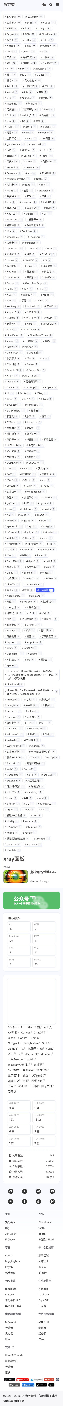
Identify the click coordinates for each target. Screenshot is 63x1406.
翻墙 (30, 22)
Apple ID (12, 312)
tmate (27, 809)
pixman (28, 572)
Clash (10, 399)
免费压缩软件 (14, 751)
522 (9, 115)
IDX (43, 809)
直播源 (31, 277)
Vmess (11, 341)
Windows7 (13, 728)
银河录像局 (28, 619)
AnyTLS (11, 213)
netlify (10, 289)
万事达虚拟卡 (34, 225)
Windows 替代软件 (41, 751)
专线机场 (32, 607)
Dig (7, 1228)
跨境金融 (49, 439)
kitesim (49, 532)
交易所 (11, 480)
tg (46, 260)
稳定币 (28, 480)
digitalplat (30, 242)
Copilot (49, 387)
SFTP (44, 722)
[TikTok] (38, 1201)
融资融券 (32, 456)
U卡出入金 (13, 445)
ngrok (10, 809)
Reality (45, 98)
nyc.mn (44, 503)
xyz (31, 526)
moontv (45, 132)
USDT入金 (13, 462)
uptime (34, 653)
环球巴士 (49, 619)
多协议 (11, 347)
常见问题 (12, 364)
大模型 (47, 57)
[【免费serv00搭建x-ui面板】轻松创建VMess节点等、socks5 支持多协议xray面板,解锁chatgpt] (15, 876)
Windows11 (13, 734)
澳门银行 (12, 433)
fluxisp (11, 832)
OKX (10, 474)
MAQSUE (48, 323)
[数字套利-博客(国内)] (57, 1380)
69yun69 (12, 404)
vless (30, 138)
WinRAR (31, 740)
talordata (41, 838)
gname (41, 514)
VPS (10, 98)
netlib (10, 520)
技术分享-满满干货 (14, 1401)
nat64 (49, 561)
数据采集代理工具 (16, 838)
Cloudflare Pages (35, 283)
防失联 (11, 109)
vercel (9, 1255)
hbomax (12, 277)
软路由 (45, 155)
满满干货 (32, 207)
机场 (23, 69)
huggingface (14, 595)
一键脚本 (30, 341)
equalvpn (12, 780)
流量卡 (11, 538)
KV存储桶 (12, 543)
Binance (11, 630)
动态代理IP (13, 613)
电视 (41, 92)
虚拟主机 (46, 699)
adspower (33, 844)
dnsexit (33, 248)
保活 (24, 300)
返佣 (29, 636)
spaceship (13, 526)
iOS (24, 74)
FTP (29, 722)
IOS (9, 549)
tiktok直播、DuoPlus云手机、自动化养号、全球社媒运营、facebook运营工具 (31, 692)
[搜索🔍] (51, 5)
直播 (27, 190)
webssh (12, 740)
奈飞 (43, 184)
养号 (10, 74)
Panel (40, 555)
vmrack (29, 821)
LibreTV (11, 584)
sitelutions (28, 509)
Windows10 (36, 728)
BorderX (29, 769)
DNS (10, 51)
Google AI (13, 370)
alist (42, 289)
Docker (28, 161)
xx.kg (43, 520)
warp (30, 323)
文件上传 (12, 722)
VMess (41, 74)
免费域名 (47, 45)
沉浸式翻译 (31, 381)
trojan (10, 798)
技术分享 (12, 207)
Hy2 (49, 207)
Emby (10, 572)
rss (51, 543)
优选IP (10, 497)
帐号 (44, 613)
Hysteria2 (13, 103)
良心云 (28, 416)
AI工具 (11, 375)
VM (28, 803)
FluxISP (42, 1306)
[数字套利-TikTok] (41, 1385)
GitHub (27, 155)
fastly (41, 1228)
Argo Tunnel (30, 329)
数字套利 (47, 173)
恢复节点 (12, 358)
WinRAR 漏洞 (14, 746)
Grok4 (24, 393)
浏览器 (44, 659)
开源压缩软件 (34, 763)
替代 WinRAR (14, 757)
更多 (7, 1372)
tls (43, 358)
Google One (35, 370)
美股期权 (12, 456)
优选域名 (12, 265)
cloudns (48, 497)
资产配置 (12, 451)
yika (44, 480)
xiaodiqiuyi (33, 792)
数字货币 (27, 474)
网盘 (27, 289)
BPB (25, 555)
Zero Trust (13, 352)
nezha (46, 294)
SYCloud (12, 422)
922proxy (13, 827)
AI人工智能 (30, 375)
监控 (44, 196)
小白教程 (30, 86)
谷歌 (29, 699)
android (48, 774)
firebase (12, 699)
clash (10, 155)
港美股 (30, 439)
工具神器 (47, 126)
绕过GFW (31, 318)
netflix (29, 40)
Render (11, 283)
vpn (41, 798)
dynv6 (32, 561)
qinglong (36, 595)
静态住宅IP (41, 69)
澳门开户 (12, 439)
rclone (32, 711)
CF (25, 28)
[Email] (52, 1191)
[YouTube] (24, 1191)
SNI (31, 774)
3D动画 (47, 138)
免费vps (27, 98)
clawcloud (45, 190)
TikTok (11, 260)
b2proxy (33, 827)
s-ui (9, 121)
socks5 (11, 167)
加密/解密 (10, 1233)
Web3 (10, 769)
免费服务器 (46, 803)
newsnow (12, 711)
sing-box (27, 601)
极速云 (11, 416)
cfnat (27, 132)
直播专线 (12, 624)
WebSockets (34, 491)
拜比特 (42, 468)
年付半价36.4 (13, 1306)
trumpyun (32, 422)
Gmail (10, 648)
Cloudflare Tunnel (39, 335)
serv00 (27, 51)
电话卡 (28, 538)
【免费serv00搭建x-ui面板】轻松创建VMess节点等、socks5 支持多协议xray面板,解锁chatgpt (43, 872)
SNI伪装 (11, 318)
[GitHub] (10, 1191)
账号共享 (32, 567)
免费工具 (32, 312)
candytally (33, 404)
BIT (46, 213)
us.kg (27, 184)
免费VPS (12, 196)
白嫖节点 (28, 57)
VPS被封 (34, 352)
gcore (42, 1233)
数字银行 (32, 433)
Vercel (11, 92)
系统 (32, 734)
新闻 (47, 705)
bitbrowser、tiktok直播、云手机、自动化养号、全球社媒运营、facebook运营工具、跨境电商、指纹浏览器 (31, 675)
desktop (31, 387)
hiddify (11, 821)
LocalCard (35, 237)
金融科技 (32, 451)
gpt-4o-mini (14, 144)
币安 (28, 630)
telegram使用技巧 (17, 179)
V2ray (41, 393)
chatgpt (43, 28)
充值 (9, 619)
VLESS (47, 22)
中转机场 (12, 607)
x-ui (9, 300)
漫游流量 (12, 254)
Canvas (11, 387)
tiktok (46, 40)
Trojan (11, 34)
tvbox (46, 572)
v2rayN (11, 486)
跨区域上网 (33, 780)
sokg (46, 526)
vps (30, 173)
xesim (45, 538)
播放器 (31, 271)
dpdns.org (13, 248)
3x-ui (10, 329)
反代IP (11, 40)
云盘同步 (32, 717)
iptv (26, 92)
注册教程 (12, 636)
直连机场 (47, 601)
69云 (41, 1339)
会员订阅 (12, 567)
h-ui (35, 815)
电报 (38, 121)
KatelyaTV (30, 578)
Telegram (12, 173)
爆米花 (11, 590)
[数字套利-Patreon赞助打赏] (14, 1385)
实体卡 (11, 242)
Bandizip (12, 763)
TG (24, 121)
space (10, 665)
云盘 (29, 196)
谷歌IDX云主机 (15, 815)
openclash (45, 549)
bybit (25, 468)
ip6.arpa (12, 532)
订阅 (47, 86)
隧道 (9, 601)
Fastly (46, 486)
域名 (10, 63)
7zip (34, 757)
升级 (47, 734)
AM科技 (47, 202)
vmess (41, 300)
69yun (45, 399)
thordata (12, 850)
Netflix (40, 179)
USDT (45, 150)
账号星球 (29, 109)
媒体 (29, 254)
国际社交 (47, 254)
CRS (9, 468)
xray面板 (44, 590)
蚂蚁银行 (32, 428)
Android (12, 45)
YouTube (12, 271)
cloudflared (13, 335)
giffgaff (30, 532)
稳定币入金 (34, 445)
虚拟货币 (47, 474)
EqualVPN (44, 1300)
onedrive (12, 717)
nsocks (29, 832)
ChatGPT (48, 63)
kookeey (12, 306)
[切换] (57, 4)
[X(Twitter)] (52, 1201)
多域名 (49, 341)
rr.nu (10, 509)
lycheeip (32, 306)
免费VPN (48, 161)
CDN (28, 34)
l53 (28, 503)
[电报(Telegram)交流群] (38, 1191)
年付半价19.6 (13, 1300)
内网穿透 (29, 347)
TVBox (50, 578)
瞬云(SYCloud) (14, 1355)
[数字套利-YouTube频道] (22, 1380)
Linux (30, 265)
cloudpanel (13, 684)
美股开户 (34, 219)
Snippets (48, 265)
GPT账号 (32, 624)
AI (9, 69)
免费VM (11, 803)
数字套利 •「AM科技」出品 (41, 1395)
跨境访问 (36, 786)
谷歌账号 (29, 648)
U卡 (9, 231)
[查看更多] (19, 918)
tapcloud (12, 642)
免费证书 (30, 705)
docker (25, 549)
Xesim (42, 1267)
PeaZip (50, 757)
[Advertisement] (31, 1001)
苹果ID (50, 306)
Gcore (29, 486)
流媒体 (11, 161)
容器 (26, 798)
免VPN (50, 318)
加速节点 (29, 497)
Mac (10, 555)
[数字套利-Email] (49, 1380)
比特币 (45, 630)
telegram (30, 260)
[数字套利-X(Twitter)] (51, 1385)
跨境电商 (28, 63)
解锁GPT (33, 103)
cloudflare (33, 17)
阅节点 (27, 399)
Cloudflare (47, 34)
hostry (48, 509)
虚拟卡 (11, 184)
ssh (9, 202)
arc (29, 659)
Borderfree (13, 774)
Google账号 (13, 653)
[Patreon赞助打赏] (10, 1201)
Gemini (31, 364)
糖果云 (42, 1327)
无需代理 (12, 323)
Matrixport (13, 219)
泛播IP (11, 132)
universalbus (33, 584)
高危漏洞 (36, 746)
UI (8, 393)
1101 (47, 109)
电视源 (11, 578)
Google (11, 705)
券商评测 (12, 225)
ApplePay (27, 231)
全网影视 (12, 138)
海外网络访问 (14, 786)
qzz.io (27, 520)
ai (43, 51)
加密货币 (27, 150)
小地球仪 (12, 792)
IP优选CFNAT (46, 1239)
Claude (30, 213)
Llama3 (11, 381)
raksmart (31, 167)
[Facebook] (24, 1201)
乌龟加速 (12, 428)
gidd (49, 567)
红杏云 (35, 410)
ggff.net (11, 503)
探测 (27, 590)
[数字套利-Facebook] (28, 1385)
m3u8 (10, 190)
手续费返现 (48, 636)
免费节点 (12, 22)
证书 (29, 358)
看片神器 (46, 115)
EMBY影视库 (14, 410)
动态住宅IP (31, 80)
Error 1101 (13, 561)
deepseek (37, 144)
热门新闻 (10, 1222)
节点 (10, 57)
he (9, 514)
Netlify (48, 277)
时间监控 (12, 659)
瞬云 (44, 416)
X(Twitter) (11, 1361)
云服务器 (28, 294)
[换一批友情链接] (13, 1347)
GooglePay (13, 237)
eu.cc (23, 514)
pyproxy (12, 844)
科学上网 (12, 17)
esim (50, 248)
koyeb (9, 1267)
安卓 (30, 45)
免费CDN (12, 491)
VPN (10, 28)
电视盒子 (27, 115)
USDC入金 (34, 462)
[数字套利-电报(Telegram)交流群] (36, 1380)
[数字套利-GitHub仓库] (9, 1380)
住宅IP (11, 80)
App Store (33, 642)
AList (10, 294)
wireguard (28, 202)
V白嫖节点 (33, 543)
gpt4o (29, 126)
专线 (10, 150)
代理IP (11, 86)
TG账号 (11, 126)
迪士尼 (48, 271)
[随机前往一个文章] (44, 5)
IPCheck (10, 1239)
